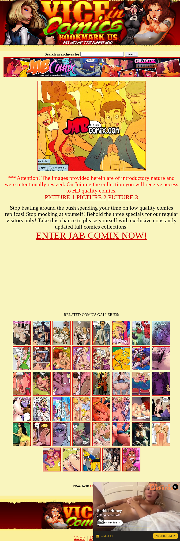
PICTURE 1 (60, 197)
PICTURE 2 (91, 197)
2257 (79, 538)
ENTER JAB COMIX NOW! (91, 235)
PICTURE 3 (123, 197)
